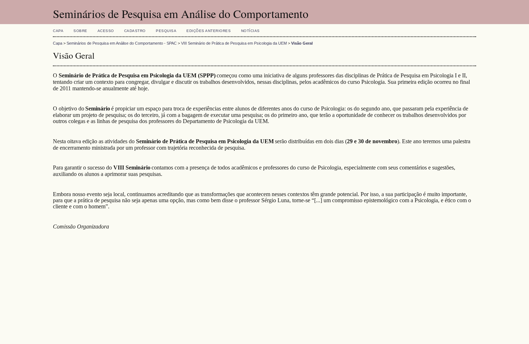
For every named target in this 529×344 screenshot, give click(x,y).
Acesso (106, 31)
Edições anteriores (208, 31)
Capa (58, 31)
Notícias (250, 31)
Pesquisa (166, 31)
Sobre (80, 31)
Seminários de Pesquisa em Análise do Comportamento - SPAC (122, 43)
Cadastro (135, 31)
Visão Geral (302, 43)
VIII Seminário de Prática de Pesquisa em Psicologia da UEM (234, 43)
